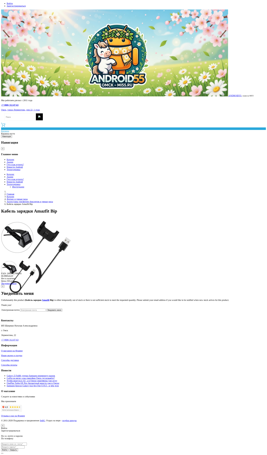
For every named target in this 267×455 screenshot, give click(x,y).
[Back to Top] (2, 453)
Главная (10, 194)
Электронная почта (10, 310)
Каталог (10, 159)
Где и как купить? (15, 164)
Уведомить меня (8, 283)
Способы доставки (10, 360)
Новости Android (15, 167)
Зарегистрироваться (16, 6)
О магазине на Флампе (12, 351)
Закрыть (13, 450)
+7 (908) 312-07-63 (9, 105)
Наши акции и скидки (11, 355)
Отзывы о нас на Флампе (13, 416)
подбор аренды (69, 420)
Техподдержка (13, 169)
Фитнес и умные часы (17, 199)
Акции (10, 162)
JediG (42, 420)
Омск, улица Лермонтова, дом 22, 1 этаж (20, 110)
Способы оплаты (9, 365)
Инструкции (18, 187)
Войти (10, 3)
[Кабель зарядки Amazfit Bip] (36, 285)
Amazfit (45, 300)
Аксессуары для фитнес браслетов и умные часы (30, 201)
